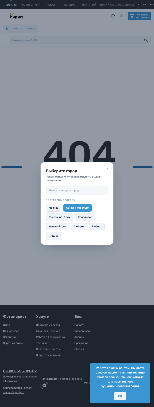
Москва (53, 207)
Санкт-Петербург (77, 207)
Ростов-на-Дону (59, 217)
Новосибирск (57, 226)
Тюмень (79, 226)
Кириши (54, 236)
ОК (120, 396)
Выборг (97, 226)
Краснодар (85, 217)
